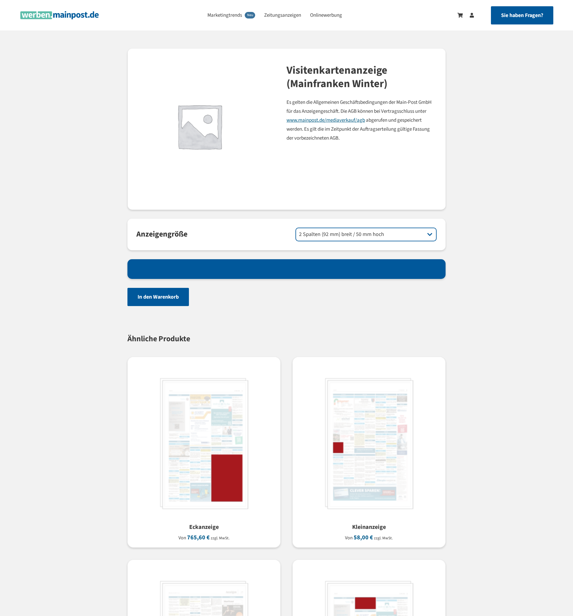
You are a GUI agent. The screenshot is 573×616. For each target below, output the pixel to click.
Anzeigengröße (161, 234)
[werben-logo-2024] (59, 13)
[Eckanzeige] (202, 372)
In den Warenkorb (158, 297)
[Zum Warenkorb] (460, 15)
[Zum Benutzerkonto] (469, 15)
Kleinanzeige (369, 527)
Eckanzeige (204, 527)
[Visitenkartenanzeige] (367, 575)
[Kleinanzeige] (367, 372)
